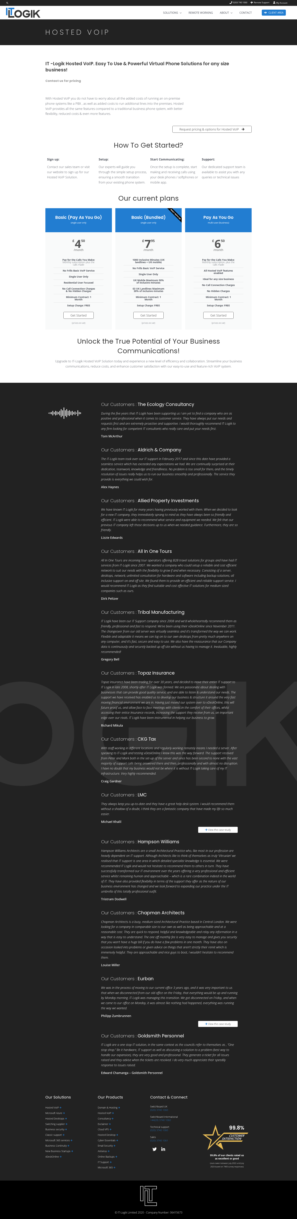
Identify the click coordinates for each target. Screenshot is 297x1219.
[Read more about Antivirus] (108, 1151)
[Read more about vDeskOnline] (61, 1156)
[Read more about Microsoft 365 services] (71, 1140)
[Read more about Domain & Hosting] (119, 1107)
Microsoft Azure (54, 1113)
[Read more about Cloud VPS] (110, 1129)
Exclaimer (103, 1124)
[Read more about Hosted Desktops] (66, 1118)
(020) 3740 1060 (159, 1110)
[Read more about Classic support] (63, 1135)
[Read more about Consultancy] (112, 1118)
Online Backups (106, 1156)
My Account (281, 2)
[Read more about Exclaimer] (110, 1124)
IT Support (104, 1162)
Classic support (54, 1134)
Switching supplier (55, 1124)
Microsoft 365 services (57, 1140)
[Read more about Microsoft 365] (114, 1167)
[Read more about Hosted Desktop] (117, 1135)
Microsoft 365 (105, 1167)
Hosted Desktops (55, 1118)
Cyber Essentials (107, 1140)
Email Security (105, 1145)
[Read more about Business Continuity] (68, 1145)
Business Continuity (56, 1145)
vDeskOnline (52, 1156)
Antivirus (103, 1151)
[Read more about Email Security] (114, 1145)
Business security (55, 1129)
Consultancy (105, 1118)
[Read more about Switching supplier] (66, 1124)
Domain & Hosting (108, 1107)
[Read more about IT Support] (111, 1162)
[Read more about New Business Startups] (72, 1151)
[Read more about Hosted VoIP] (60, 1107)
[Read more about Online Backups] (116, 1156)
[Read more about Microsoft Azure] (64, 1113)
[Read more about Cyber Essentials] (117, 1140)
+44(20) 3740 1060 (160, 1120)
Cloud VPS (103, 1129)
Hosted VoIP (52, 1107)
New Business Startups (58, 1151)
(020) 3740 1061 (159, 1140)
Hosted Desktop (107, 1134)
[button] (7, 3)
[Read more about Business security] (66, 1129)
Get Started (78, 315)
